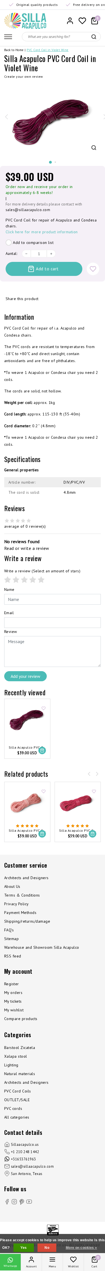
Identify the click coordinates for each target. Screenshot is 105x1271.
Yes (23, 1248)
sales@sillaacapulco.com (28, 209)
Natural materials (19, 1073)
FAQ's (9, 929)
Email (9, 612)
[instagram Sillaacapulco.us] (14, 1202)
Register (11, 983)
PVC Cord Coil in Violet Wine (47, 50)
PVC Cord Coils (17, 1091)
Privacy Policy (16, 903)
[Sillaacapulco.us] (25, 21)
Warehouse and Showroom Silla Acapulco (41, 947)
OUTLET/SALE (17, 1099)
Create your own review (23, 76)
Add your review (25, 676)
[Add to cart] (42, 750)
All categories (16, 1117)
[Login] (70, 21)
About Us (12, 886)
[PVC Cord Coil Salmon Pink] (27, 803)
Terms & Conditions (22, 895)
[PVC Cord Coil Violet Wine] (27, 720)
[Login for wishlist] (93, 268)
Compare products (21, 1018)
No (47, 1248)
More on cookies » (81, 1248)
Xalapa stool (15, 1056)
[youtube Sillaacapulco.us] (29, 1202)
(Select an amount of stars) (42, 570)
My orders (13, 992)
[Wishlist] (82, 21)
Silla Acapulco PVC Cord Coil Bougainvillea (77, 831)
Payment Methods (20, 912)
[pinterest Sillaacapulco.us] (22, 1201)
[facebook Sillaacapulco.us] (7, 1202)
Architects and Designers (26, 877)
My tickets (13, 1001)
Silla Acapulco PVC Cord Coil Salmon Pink (27, 831)
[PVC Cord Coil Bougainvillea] (77, 803)
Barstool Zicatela (19, 1047)
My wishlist (14, 1009)
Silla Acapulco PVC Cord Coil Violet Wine (27, 747)
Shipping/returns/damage (27, 921)
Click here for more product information (42, 231)
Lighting (11, 1064)
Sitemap (11, 938)
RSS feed (12, 956)
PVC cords (13, 1108)
